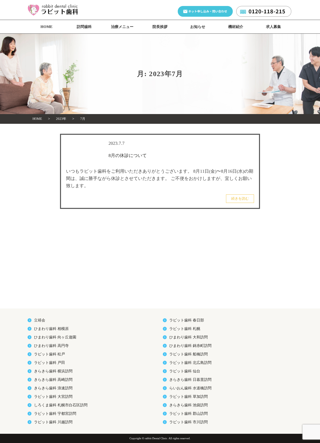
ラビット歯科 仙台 (184, 371)
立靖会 (39, 320)
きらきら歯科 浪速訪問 (53, 388)
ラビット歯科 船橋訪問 (188, 354)
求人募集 (273, 27)
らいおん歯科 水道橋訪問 (190, 388)
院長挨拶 (160, 27)
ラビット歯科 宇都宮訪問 (55, 414)
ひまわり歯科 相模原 (51, 329)
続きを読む (240, 198)
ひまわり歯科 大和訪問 (188, 337)
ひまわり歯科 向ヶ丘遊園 (55, 337)
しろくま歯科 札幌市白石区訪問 (61, 405)
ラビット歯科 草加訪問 (188, 397)
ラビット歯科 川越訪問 (53, 422)
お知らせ (197, 27)
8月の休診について (127, 155)
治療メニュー (122, 27)
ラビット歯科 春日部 (186, 320)
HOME (46, 27)
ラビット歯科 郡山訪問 (188, 414)
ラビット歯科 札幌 (184, 329)
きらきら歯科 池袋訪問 (188, 405)
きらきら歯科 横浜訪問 (53, 371)
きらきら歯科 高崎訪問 (53, 380)
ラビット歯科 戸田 (49, 363)
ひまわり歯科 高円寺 (51, 346)
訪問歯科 (84, 27)
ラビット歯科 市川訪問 (188, 422)
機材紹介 (235, 27)
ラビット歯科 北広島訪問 (190, 363)
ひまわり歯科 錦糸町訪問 (190, 346)
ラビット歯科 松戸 (49, 354)
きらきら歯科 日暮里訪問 (190, 380)
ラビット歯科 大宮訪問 (53, 397)
